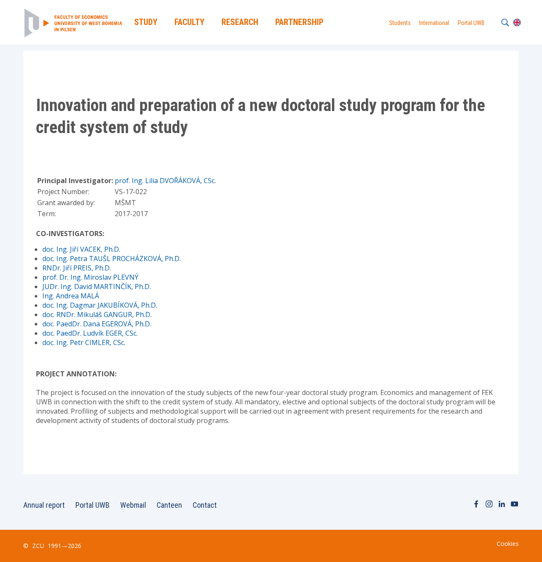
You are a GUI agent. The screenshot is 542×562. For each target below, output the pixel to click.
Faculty (189, 22)
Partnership (299, 22)
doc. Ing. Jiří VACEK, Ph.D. (81, 249)
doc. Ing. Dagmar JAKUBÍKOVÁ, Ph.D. (99, 305)
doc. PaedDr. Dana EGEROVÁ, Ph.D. (96, 323)
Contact (205, 505)
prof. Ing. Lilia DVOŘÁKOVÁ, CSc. (165, 180)
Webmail (133, 505)
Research (239, 22)
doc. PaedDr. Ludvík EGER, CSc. (90, 333)
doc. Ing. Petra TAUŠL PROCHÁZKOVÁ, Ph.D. (111, 258)
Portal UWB (471, 22)
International (434, 22)
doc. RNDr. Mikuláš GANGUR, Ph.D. (97, 314)
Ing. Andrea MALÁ (70, 295)
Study (146, 22)
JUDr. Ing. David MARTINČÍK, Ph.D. (96, 286)
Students (400, 22)
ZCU (38, 546)
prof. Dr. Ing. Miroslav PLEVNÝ (90, 277)
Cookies (508, 544)
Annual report (44, 505)
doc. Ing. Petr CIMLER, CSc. (83, 342)
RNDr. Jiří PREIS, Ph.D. (76, 268)
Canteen (169, 505)
